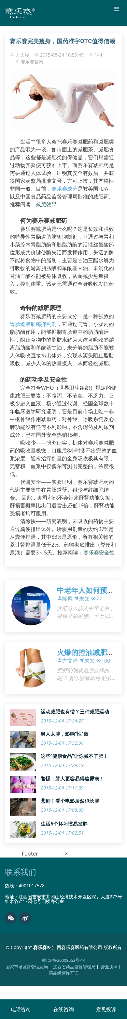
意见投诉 (106, 1009)
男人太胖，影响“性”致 (65, 734)
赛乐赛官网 (32, 62)
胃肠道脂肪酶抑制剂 (33, 324)
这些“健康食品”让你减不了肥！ (74, 756)
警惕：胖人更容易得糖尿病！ (72, 779)
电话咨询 (21, 1009)
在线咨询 (63, 1009)
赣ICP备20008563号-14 (63, 960)
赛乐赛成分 (64, 188)
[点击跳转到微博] (25, 918)
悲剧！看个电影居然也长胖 (70, 801)
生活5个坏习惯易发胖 (64, 824)
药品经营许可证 (63, 973)
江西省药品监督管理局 (74, 967)
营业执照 (109, 967)
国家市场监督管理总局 (27, 967)
